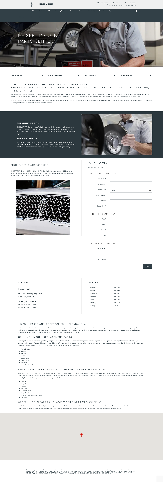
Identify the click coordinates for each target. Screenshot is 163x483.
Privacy (43, 478)
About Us (102, 11)
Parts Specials (17, 75)
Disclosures (50, 478)
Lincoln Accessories (55, 75)
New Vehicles (31, 11)
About (27, 478)
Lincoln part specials (70, 100)
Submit (147, 266)
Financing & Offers (60, 11)
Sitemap (56, 478)
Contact (32, 478)
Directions (37, 478)
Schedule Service (126, 75)
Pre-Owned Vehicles (45, 11)
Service (72, 11)
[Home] (32, 4)
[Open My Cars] (136, 11)
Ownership (91, 11)
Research (81, 11)
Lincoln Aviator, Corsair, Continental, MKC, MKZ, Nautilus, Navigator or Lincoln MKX (64, 94)
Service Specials (90, 75)
